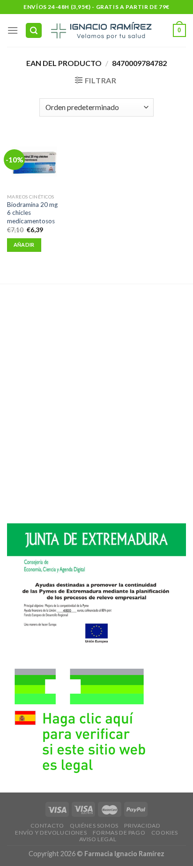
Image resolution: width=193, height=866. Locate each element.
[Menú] (12, 30)
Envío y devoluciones (51, 832)
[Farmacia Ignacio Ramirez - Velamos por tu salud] (100, 30)
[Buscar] (34, 30)
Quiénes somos (94, 825)
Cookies (164, 832)
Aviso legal (98, 839)
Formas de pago (119, 832)
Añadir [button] (24, 245)
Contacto (47, 825)
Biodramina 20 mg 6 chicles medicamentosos (32, 213)
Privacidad (142, 825)
